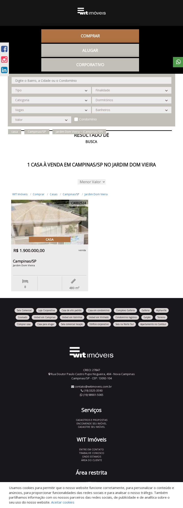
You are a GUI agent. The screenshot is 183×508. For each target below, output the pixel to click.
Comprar (38, 194)
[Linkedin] (4, 70)
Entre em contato (91, 449)
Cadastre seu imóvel (91, 426)
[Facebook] (4, 49)
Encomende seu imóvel (92, 423)
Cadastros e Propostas (91, 420)
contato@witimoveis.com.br (93, 386)
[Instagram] (4, 59)
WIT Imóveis (19, 194)
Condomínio (88, 119)
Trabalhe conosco (91, 453)
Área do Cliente (91, 460)
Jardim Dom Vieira (96, 194)
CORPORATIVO (90, 64)
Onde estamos (91, 456)
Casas (53, 194)
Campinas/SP (71, 194)
